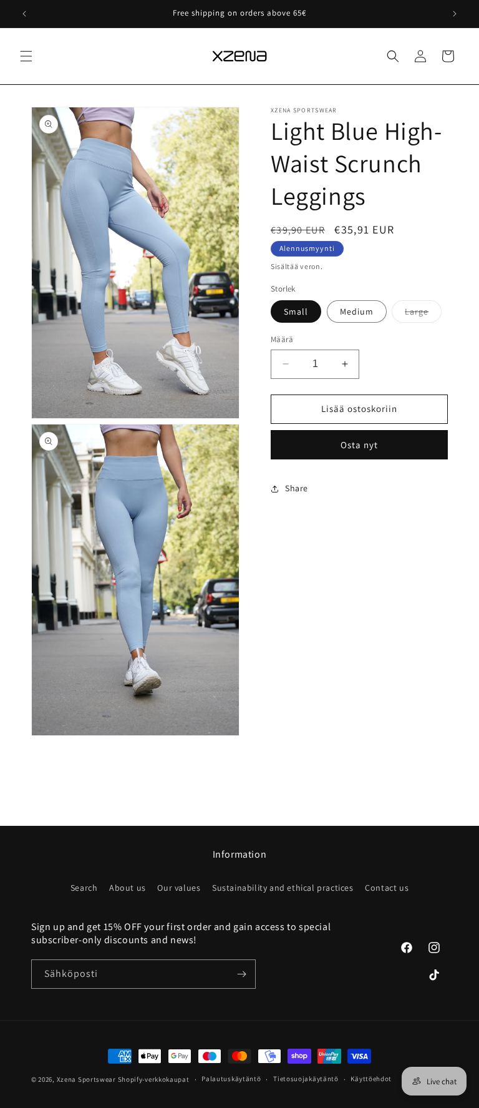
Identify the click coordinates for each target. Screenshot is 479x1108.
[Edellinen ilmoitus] (24, 13)
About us (127, 887)
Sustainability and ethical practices (283, 887)
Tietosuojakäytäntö (306, 1078)
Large (423, 314)
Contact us (387, 887)
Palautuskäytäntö (231, 1078)
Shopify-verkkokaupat (154, 1079)
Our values (178, 887)
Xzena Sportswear (86, 1079)
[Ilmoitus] (454, 13)
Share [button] (296, 488)
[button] (26, 56)
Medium (357, 311)
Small (296, 311)
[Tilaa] (241, 974)
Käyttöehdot (371, 1078)
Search (84, 887)
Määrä (282, 339)
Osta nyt (359, 445)
